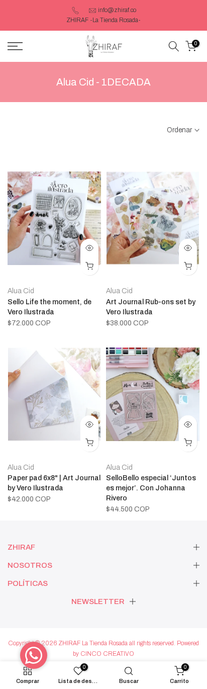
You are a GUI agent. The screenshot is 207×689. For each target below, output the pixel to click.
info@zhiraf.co (117, 10)
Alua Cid (21, 291)
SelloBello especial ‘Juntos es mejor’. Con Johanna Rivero (151, 488)
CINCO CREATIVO (107, 653)
